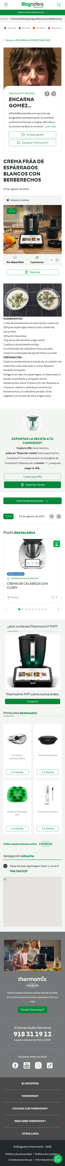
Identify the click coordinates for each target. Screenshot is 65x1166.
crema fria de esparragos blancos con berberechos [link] (36, 19)
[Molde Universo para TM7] (17, 794)
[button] (59, 5)
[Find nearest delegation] (6, 5)
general (4, 19)
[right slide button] (58, 609)
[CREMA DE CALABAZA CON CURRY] (33, 556)
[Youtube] (26, 1065)
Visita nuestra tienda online (31, 12)
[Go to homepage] (32, 5)
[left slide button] (6, 609)
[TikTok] (50, 1065)
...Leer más (50, 126)
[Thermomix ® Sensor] (47, 794)
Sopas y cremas (15, 574)
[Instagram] (38, 1065)
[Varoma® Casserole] (47, 738)
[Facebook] (15, 1065)
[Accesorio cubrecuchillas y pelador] (17, 738)
